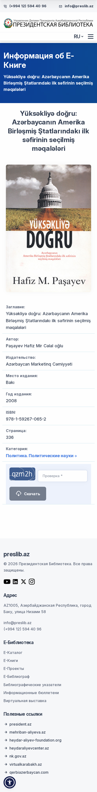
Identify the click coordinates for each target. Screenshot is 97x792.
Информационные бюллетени (31, 692)
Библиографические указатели (32, 684)
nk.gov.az (17, 756)
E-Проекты (14, 668)
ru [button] (77, 36)
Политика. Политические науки (39, 455)
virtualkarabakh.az (25, 764)
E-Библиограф (16, 676)
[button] (10, 782)
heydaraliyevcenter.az (29, 748)
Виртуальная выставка (25, 700)
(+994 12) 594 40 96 (27, 6)
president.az (20, 724)
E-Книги (11, 660)
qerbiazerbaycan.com (28, 772)
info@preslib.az (79, 6)
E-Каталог (13, 652)
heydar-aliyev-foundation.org (35, 740)
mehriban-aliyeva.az (27, 732)
